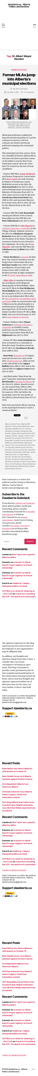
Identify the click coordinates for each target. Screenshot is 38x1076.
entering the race (14, 361)
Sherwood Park (10, 454)
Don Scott (25, 438)
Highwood (28, 443)
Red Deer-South (29, 452)
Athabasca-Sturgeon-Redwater (16, 431)
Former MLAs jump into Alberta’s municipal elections (19, 79)
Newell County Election (23, 447)
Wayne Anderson (28, 464)
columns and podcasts (25, 503)
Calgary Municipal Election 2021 (23, 433)
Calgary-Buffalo (11, 436)
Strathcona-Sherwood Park (22, 459)
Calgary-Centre (24, 436)
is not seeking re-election (17, 317)
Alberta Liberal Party (12, 424)
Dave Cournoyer (22, 89)
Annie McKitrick (24, 426)
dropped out (19, 355)
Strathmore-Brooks (12, 461)
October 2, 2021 (13, 92)
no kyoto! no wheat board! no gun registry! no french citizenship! (17, 565)
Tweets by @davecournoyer (14, 870)
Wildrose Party (23, 466)
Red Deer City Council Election (16, 450)
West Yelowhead (11, 466)
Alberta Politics (19, 70)
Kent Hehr (31, 445)
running (25, 257)
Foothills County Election (23, 440)
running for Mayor (23, 382)
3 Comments (29, 92)
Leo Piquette (9, 447)
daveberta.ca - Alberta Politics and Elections (19, 5)
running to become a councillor (16, 228)
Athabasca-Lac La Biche (22, 429)
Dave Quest (16, 438)
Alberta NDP (25, 424)
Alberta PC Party (11, 426)
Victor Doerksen (16, 464)
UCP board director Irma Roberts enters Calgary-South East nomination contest (17, 794)
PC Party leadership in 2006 (20, 275)
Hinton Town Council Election (16, 445)
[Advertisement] (19, 31)
